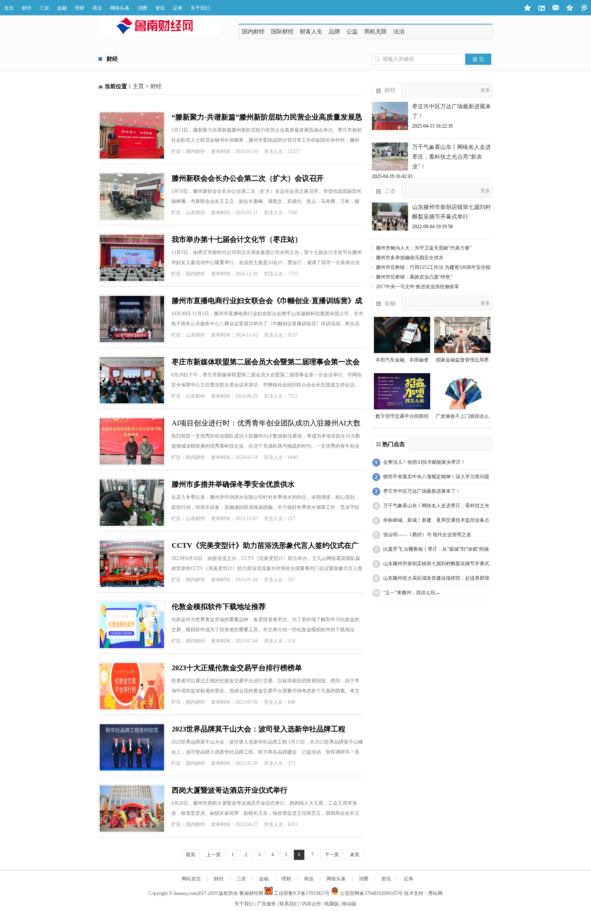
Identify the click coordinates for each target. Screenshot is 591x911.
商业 (97, 8)
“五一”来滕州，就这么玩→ (411, 592)
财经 (26, 8)
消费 (142, 8)
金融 (62, 8)
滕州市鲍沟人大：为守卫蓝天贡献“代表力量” (424, 248)
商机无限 (375, 32)
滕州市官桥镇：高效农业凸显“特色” (414, 277)
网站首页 (191, 879)
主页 (138, 86)
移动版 (349, 904)
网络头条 (119, 8)
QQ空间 (584, 8)
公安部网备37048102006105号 (371, 893)
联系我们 (289, 904)
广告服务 (266, 904)
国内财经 (253, 32)
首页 (9, 8)
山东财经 (195, 212)
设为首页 (542, 8)
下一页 (331, 854)
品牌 (334, 32)
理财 (79, 8)
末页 (354, 854)
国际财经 (282, 32)
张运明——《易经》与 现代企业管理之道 (427, 534)
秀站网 (435, 893)
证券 (178, 8)
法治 (398, 32)
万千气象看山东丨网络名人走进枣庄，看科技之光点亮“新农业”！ (451, 156)
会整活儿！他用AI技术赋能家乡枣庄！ (424, 462)
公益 (352, 32)
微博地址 (570, 8)
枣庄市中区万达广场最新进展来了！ (421, 491)
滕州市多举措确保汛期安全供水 (409, 257)
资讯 (160, 8)
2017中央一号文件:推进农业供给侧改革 (417, 286)
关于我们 (200, 8)
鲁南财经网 (251, 893)
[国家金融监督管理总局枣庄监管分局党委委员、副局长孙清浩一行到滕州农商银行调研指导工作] (462, 335)
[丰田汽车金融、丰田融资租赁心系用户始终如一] (402, 335)
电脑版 (331, 904)
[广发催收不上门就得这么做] (462, 391)
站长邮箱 (556, 8)
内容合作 (311, 904)
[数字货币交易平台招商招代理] (402, 391)
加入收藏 (528, 8)
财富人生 (311, 32)
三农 (44, 8)
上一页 (213, 854)
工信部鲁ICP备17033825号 (301, 893)
